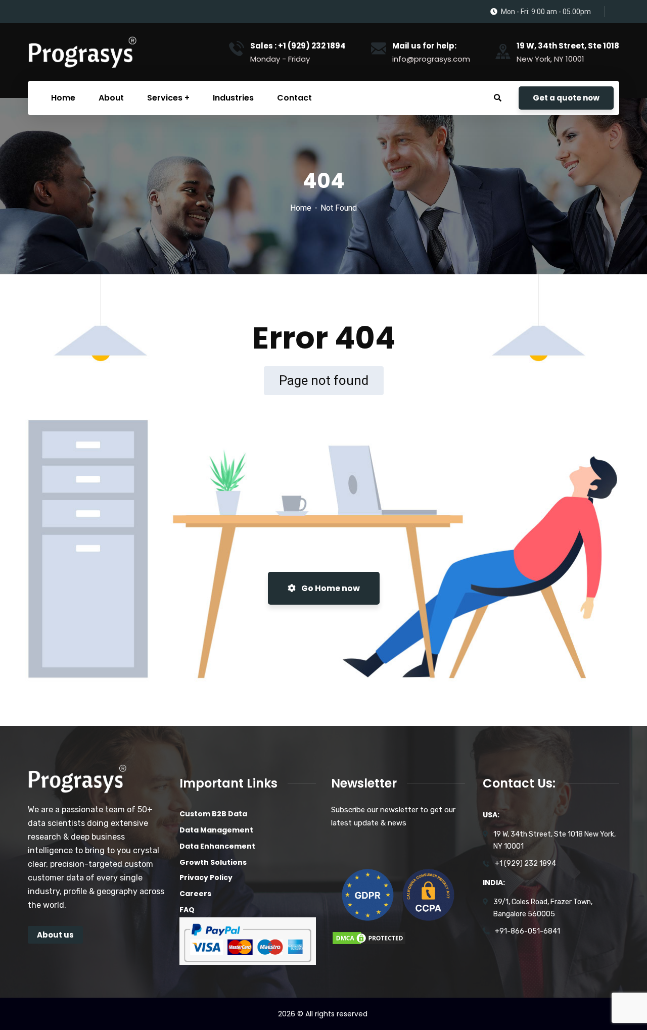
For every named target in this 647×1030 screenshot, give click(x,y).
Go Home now (330, 588)
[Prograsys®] (81, 51)
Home (300, 208)
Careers (195, 894)
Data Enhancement (217, 846)
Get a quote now (566, 97)
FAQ (187, 910)
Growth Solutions (213, 862)
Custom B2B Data (213, 814)
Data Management (216, 830)
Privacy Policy (206, 877)
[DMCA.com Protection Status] (369, 937)
